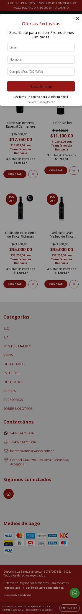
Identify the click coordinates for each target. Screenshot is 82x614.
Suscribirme (41, 86)
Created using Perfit (41, 102)
